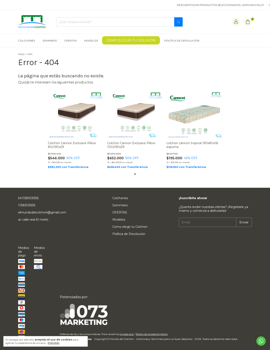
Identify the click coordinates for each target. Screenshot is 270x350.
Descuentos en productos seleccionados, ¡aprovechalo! (216, 5)
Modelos (91, 40)
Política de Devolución (181, 40)
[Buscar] (178, 22)
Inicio (21, 54)
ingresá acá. (127, 334)
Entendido (53, 343)
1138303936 (26, 205)
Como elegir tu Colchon (131, 40)
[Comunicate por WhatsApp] (261, 341)
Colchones (26, 40)
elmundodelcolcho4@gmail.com (42, 212)
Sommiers (50, 40)
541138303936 (28, 198)
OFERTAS (70, 40)
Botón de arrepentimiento (152, 334)
